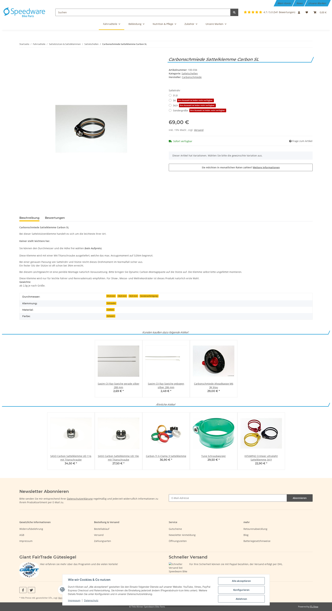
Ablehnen (241, 598)
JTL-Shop (314, 606)
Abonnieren (300, 498)
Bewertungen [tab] (55, 217)
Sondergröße (199, 110)
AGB (21, 535)
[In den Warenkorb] (22, 55)
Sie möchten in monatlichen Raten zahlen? (241, 167)
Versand (199, 130)
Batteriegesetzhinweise (256, 541)
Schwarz (110, 316)
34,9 (194, 105)
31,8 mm (111, 296)
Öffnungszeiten (178, 541)
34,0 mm (122, 296)
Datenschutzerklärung (80, 498)
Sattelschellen (190, 73)
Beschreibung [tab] (29, 217)
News (300, 3)
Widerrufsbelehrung (31, 529)
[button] (299, 12)
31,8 (175, 95)
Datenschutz (91, 600)
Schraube (111, 303)
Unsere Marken (317, 3)
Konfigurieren (241, 589)
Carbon (110, 309)
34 (193, 100)
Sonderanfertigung (149, 296)
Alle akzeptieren (241, 580)
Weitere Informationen (266, 167)
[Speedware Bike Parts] (25, 12)
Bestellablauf (101, 529)
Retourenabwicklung (255, 529)
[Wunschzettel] (307, 12)
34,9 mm (133, 296)
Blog (245, 535)
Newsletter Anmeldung (182, 535)
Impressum (26, 541)
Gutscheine (175, 529)
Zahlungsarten (102, 541)
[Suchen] (234, 12)
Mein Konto (284, 3)
